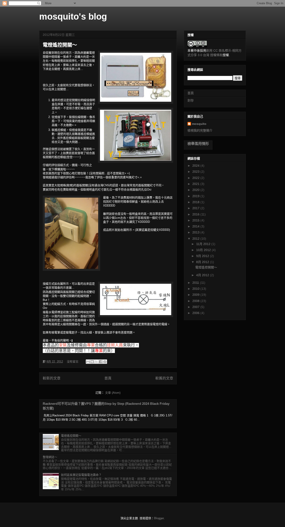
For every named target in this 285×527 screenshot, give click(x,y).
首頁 (108, 378)
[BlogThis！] (92, 361)
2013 (196, 232)
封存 (190, 100)
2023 (196, 171)
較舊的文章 (164, 378)
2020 (196, 190)
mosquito (199, 124)
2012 (196, 238)
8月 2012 (203, 262)
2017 (196, 208)
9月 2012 (203, 256)
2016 (196, 214)
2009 (196, 294)
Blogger (159, 518)
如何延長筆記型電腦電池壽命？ (81, 474)
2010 (196, 288)
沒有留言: (73, 361)
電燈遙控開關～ (60, 45)
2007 (196, 307)
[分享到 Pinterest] (105, 361)
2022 (196, 178)
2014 (196, 226)
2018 (196, 202)
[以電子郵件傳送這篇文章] (88, 361)
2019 (196, 196)
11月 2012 (203, 244)
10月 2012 (204, 250)
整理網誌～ (50, 457)
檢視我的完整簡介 (199, 130)
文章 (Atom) (112, 392)
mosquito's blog (73, 16)
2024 (196, 165)
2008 (196, 301)
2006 (196, 313)
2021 (196, 184)
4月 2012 (203, 275)
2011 (196, 282)
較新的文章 (52, 378)
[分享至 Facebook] (100, 361)
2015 (196, 220)
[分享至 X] (96, 361)
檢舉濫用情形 (198, 144)
